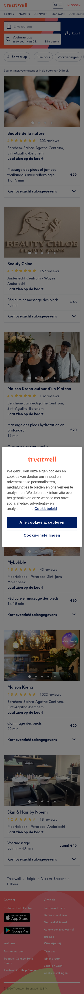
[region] (42, 497)
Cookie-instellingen (42, 535)
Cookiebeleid (45, 509)
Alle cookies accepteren (41, 522)
